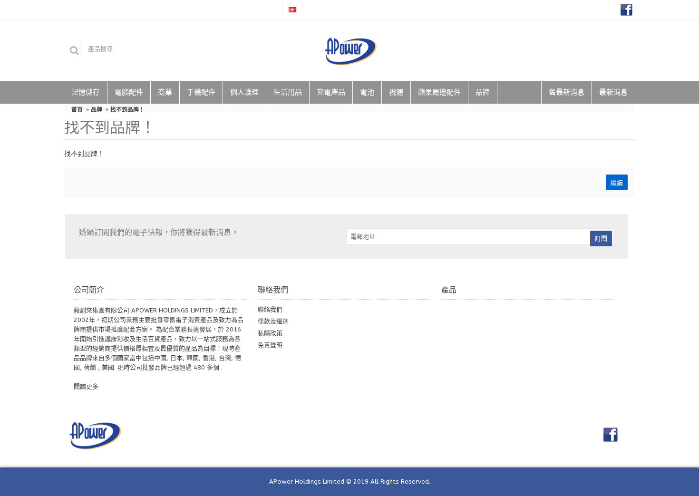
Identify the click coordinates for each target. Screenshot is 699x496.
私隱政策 (270, 333)
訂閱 (601, 238)
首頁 (77, 110)
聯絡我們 (270, 309)
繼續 (617, 182)
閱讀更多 (86, 386)
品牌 (96, 110)
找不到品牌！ (127, 110)
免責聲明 (270, 345)
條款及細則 (273, 321)
